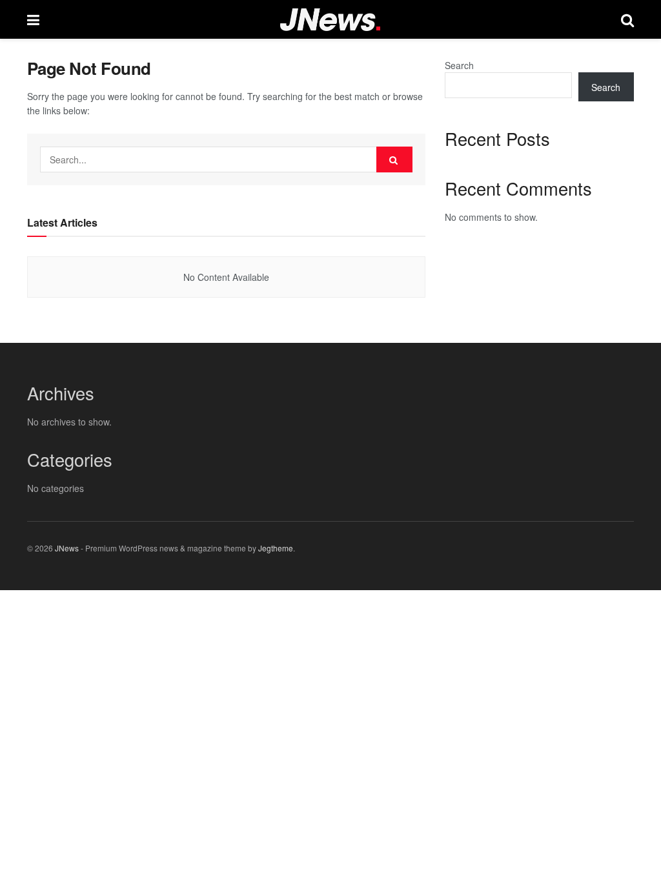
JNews (67, 547)
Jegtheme (275, 547)
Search (459, 65)
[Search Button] (394, 159)
